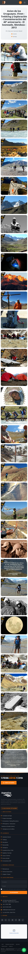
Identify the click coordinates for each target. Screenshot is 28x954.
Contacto (11, 946)
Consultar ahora (9, 782)
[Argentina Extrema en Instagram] (5, 920)
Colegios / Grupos (6, 874)
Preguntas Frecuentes (9, 944)
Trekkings (5, 839)
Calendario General (7, 837)
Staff (3, 944)
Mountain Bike (5, 845)
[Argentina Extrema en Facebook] (2, 920)
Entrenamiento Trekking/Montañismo (11, 821)
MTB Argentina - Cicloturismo (9, 823)
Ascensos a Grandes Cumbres (8, 826)
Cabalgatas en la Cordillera (8, 829)
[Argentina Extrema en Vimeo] (16, 920)
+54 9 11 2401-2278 (7, 907)
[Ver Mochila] (20, 2)
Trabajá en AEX (4, 946)
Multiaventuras (6, 869)
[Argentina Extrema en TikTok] (22, 920)
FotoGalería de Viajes (7, 815)
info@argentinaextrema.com (9, 909)
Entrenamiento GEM (7, 860)
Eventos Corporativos (7, 871)
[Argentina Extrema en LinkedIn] (19, 920)
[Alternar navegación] (24, 2)
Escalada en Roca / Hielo (8, 850)
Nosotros (18, 944)
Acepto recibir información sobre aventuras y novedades (14, 889)
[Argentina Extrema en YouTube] (12, 920)
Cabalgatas (5, 847)
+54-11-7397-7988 (7, 904)
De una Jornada (6, 858)
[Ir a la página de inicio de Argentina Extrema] (4, 2)
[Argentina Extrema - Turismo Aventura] (6, 794)
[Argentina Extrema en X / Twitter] (9, 920)
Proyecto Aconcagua (7, 818)
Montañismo (5, 842)
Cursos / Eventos (6, 855)
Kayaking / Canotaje (7, 853)
